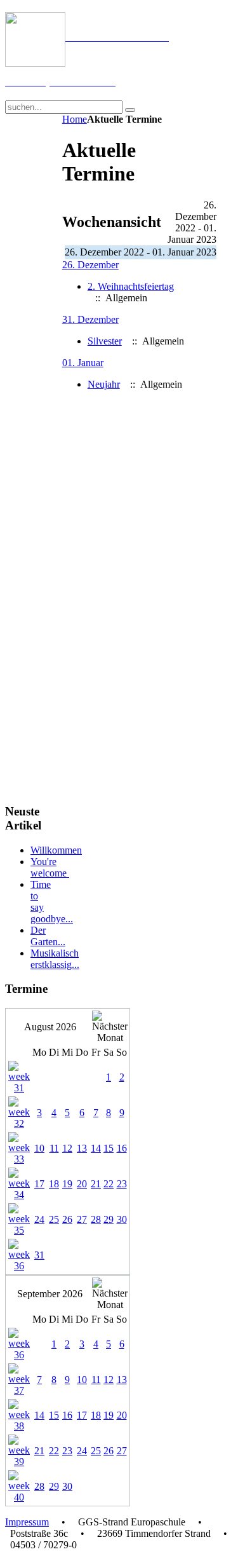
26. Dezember (90, 264)
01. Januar (82, 362)
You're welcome (49, 867)
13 (82, 1148)
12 (67, 1148)
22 (108, 1183)
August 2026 (50, 1026)
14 (96, 1148)
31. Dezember (90, 319)
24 (39, 1219)
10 (39, 1148)
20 (82, 1183)
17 (39, 1183)
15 (108, 1148)
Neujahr (104, 384)
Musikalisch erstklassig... (54, 959)
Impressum (27, 1522)
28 (96, 1219)
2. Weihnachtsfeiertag (131, 286)
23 (122, 1183)
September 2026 (50, 1293)
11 (54, 1148)
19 (67, 1183)
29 (108, 1219)
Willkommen (56, 850)
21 (96, 1183)
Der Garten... (47, 936)
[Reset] (130, 110)
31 (39, 1255)
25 (54, 1219)
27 (82, 1219)
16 (122, 1148)
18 (54, 1183)
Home (74, 119)
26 (67, 1219)
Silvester (105, 341)
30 (122, 1219)
